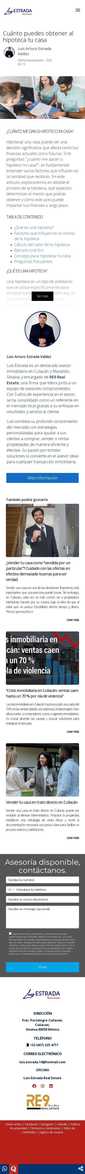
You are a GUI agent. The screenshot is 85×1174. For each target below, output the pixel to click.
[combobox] (10, 889)
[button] (80, 1169)
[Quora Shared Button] (13, 1169)
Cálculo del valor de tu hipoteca (42, 244)
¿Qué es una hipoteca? (34, 227)
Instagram (47, 1124)
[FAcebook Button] (34, 1086)
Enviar (42, 967)
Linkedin (62, 1124)
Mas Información (42, 478)
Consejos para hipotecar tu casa (42, 256)
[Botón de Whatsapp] (4, 1169)
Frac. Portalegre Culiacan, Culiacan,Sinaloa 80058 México (42, 1025)
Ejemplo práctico (29, 250)
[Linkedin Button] (51, 1086)
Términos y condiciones (45, 1128)
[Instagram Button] (42, 1086)
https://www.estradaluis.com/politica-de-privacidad (44, 953)
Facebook (31, 1124)
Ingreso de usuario (51, 1132)
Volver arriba (14, 1124)
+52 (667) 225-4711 (44, 1045)
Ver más (42, 296)
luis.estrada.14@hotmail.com (42, 1062)
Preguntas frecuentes (33, 261)
